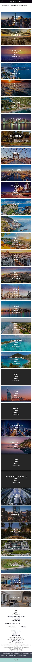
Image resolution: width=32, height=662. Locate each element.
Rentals (16, 21)
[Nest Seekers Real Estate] (16, 1)
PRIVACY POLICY (16, 635)
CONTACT (16, 632)
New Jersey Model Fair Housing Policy (16, 650)
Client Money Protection (16, 651)
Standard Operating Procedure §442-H (16, 648)
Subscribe (23, 626)
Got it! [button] (16, 660)
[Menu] (2, 1)
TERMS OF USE (16, 634)
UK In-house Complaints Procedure (16, 649)
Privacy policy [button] (22, 655)
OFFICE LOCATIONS (16, 631)
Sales (16, 18)
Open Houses (16, 22)
